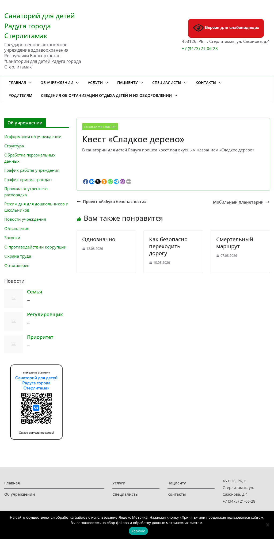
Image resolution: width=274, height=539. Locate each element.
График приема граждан (28, 179)
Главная (17, 82)
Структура (14, 145)
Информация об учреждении (33, 136)
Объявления (16, 228)
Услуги (95, 82)
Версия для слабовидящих (231, 27)
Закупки (12, 237)
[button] (29, 82)
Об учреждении (56, 82)
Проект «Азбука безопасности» (114, 202)
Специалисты (166, 82)
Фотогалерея (16, 265)
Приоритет (40, 337)
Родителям (20, 95)
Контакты (206, 82)
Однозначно (98, 239)
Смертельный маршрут (234, 243)
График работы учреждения (31, 170)
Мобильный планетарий (238, 202)
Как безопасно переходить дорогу (168, 246)
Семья (34, 291)
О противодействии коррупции (35, 247)
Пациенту (127, 82)
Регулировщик (45, 314)
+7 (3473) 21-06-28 (200, 48)
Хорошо (138, 531)
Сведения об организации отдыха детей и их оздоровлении (106, 95)
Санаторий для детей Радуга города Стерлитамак (39, 25)
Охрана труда (17, 256)
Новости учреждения (100, 127)
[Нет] (267, 524)
